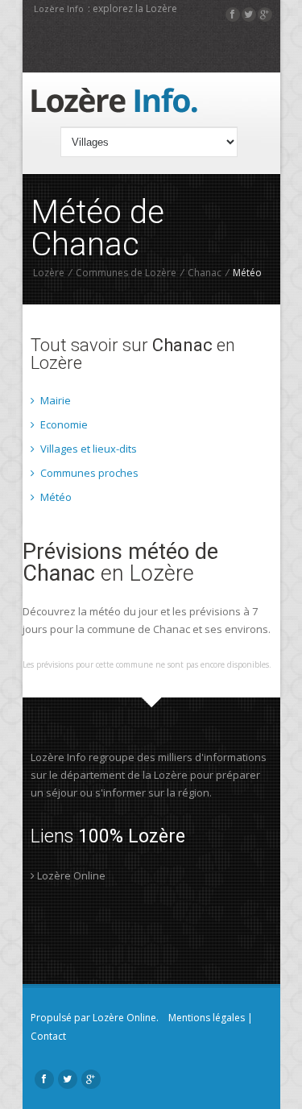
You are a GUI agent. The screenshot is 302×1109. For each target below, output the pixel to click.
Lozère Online (70, 875)
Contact (48, 1036)
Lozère (48, 272)
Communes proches (88, 473)
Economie (63, 424)
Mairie (54, 400)
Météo (55, 497)
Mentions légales (206, 1017)
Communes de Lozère (126, 272)
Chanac (204, 272)
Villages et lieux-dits (87, 448)
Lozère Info (59, 8)
